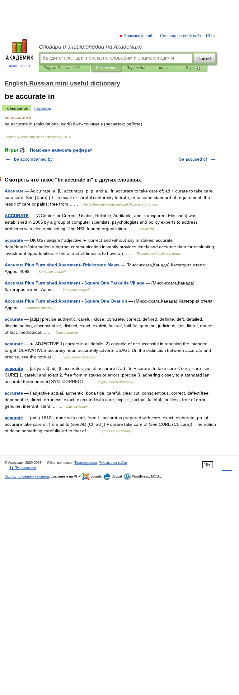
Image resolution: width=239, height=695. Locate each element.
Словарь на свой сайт (180, 36)
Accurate (14, 190)
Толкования (105, 68)
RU (209, 36)
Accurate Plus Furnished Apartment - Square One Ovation (66, 301)
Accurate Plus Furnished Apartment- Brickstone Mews (62, 264)
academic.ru (19, 66)
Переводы (135, 68)
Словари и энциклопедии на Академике (90, 47)
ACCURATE (17, 215)
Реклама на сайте (113, 462)
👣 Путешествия (22, 467)
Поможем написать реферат (61, 150)
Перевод (42, 108)
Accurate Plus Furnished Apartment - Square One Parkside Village (74, 282)
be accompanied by (33, 159)
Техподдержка (85, 462)
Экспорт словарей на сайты (27, 476)
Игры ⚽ (193, 68)
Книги (164, 68)
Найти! (204, 58)
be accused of (193, 159)
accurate (14, 240)
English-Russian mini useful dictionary (65, 68)
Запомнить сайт (139, 36)
